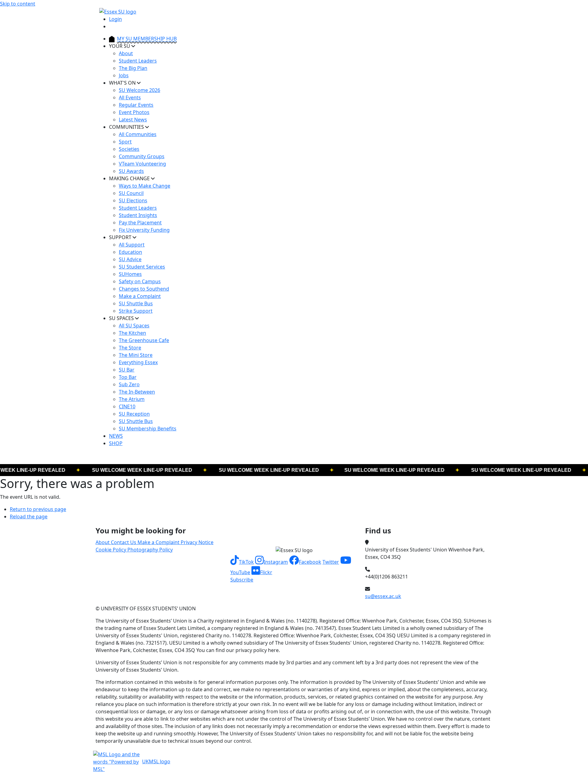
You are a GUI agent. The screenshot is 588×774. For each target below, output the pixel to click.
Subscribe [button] (241, 579)
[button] (242, 562)
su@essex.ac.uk (383, 596)
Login (115, 19)
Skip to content (17, 3)
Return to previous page (38, 509)
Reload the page (28, 516)
